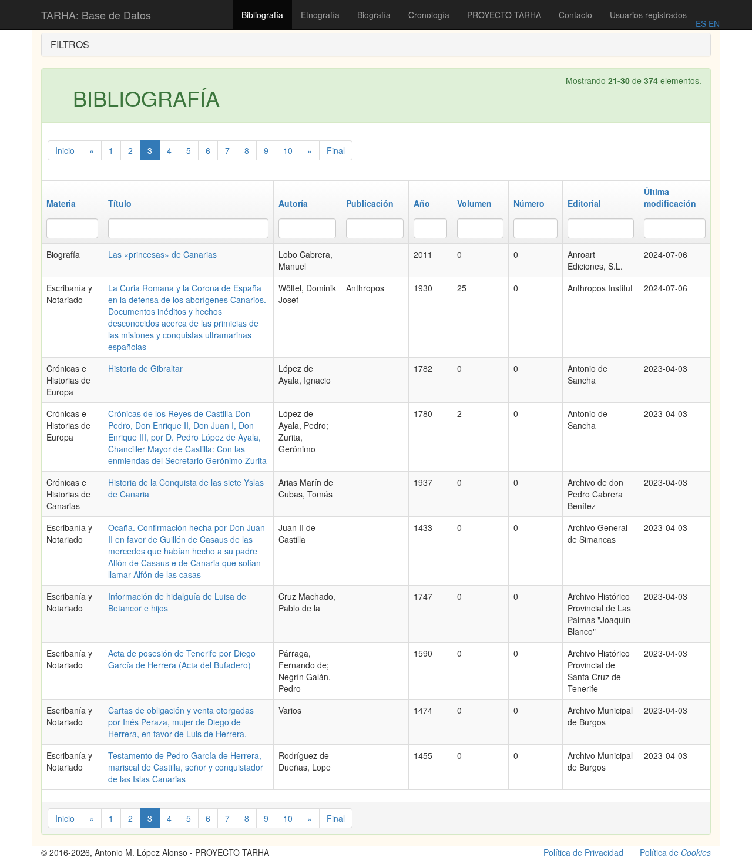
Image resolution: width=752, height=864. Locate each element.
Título (120, 203)
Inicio (65, 150)
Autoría (293, 203)
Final (336, 150)
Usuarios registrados (648, 15)
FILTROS (70, 44)
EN (713, 23)
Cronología (428, 15)
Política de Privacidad (583, 852)
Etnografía (320, 15)
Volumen (474, 203)
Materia (61, 203)
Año (422, 203)
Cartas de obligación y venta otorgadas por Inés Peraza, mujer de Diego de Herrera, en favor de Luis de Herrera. (181, 721)
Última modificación (670, 197)
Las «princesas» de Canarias (162, 254)
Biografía (374, 15)
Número (529, 203)
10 (288, 150)
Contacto (575, 15)
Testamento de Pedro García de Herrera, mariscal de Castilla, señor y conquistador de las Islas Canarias (185, 767)
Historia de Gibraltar (145, 368)
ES (701, 23)
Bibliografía (262, 15)
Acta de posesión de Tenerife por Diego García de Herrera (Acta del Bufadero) (182, 659)
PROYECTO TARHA (504, 15)
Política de (675, 852)
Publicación (370, 203)
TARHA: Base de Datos (96, 14)
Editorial (584, 203)
